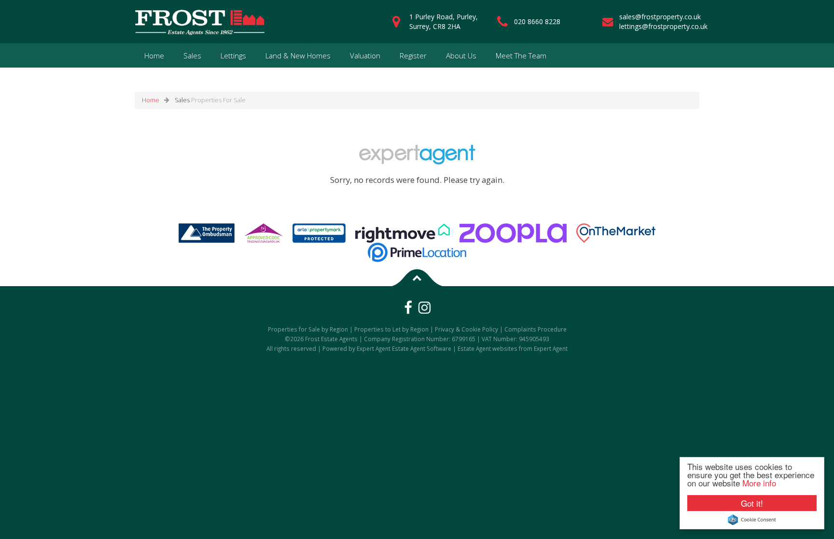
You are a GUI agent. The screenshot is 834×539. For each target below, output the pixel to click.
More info (759, 483)
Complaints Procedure (535, 329)
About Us (461, 55)
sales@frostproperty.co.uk (660, 16)
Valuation (365, 55)
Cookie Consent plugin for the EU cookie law (752, 519)
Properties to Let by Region (391, 329)
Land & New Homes (298, 55)
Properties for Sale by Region (308, 329)
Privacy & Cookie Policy (466, 329)
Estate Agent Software (421, 348)
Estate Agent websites (487, 348)
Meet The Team (521, 55)
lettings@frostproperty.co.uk (663, 26)
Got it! (752, 503)
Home (154, 55)
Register (413, 55)
